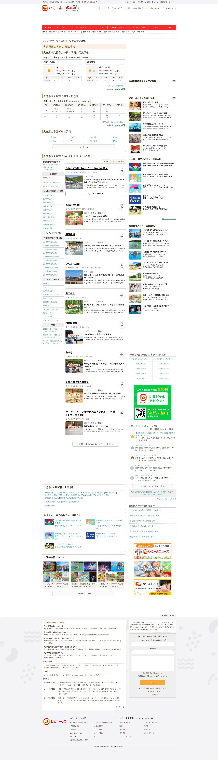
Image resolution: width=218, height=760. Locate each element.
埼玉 (78, 32)
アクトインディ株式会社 (145, 718)
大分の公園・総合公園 (111, 641)
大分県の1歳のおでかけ (51, 246)
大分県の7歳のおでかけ (51, 267)
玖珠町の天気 (74, 502)
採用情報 (122, 733)
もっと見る (119, 706)
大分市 (53, 137)
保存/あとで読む (145, 2)
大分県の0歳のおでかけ (51, 242)
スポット (48, 27)
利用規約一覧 (74, 726)
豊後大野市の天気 (52, 498)
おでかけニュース (139, 27)
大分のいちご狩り (106, 655)
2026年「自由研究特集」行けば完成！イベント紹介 (52, 342)
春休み (134, 8)
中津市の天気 (47, 202)
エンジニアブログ (125, 736)
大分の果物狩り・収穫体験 (53, 658)
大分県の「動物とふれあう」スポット (145, 515)
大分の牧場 (93, 628)
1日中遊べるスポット (169, 8)
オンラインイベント (80, 27)
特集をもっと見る (169, 219)
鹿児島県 (152, 494)
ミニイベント (47, 316)
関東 (61, 32)
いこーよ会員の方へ (152, 694)
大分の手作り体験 (62, 635)
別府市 (73, 137)
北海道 (54, 32)
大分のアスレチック (96, 641)
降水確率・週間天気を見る (113, 122)
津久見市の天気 (48, 217)
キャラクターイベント (50, 320)
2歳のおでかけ (141, 364)
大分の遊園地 (48, 628)
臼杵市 (73, 141)
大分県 (170, 492)
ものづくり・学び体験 (50, 309)
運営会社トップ (124, 722)
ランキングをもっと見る (166, 499)
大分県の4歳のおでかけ (51, 256)
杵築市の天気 (47, 228)
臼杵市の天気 (47, 213)
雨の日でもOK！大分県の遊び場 (142, 521)
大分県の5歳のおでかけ (51, 260)
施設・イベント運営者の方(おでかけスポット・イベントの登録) (77, 675)
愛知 (88, 32)
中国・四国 (125, 32)
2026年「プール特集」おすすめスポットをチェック (52, 336)
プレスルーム (98, 729)
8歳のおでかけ (141, 378)
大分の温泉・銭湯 (50, 655)
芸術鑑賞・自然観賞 (50, 302)
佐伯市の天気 (47, 210)
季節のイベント (48, 305)
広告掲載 (73, 729)
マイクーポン (131, 2)
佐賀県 (149, 492)
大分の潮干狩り (93, 655)
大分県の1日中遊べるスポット (142, 526)
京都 (113, 32)
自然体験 (46, 284)
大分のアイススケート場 (78, 655)
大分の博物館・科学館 (92, 649)
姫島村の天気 (50, 506)
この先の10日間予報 (115, 86)
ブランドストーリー (151, 722)
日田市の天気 (47, 206)
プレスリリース (149, 733)
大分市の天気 (47, 195)
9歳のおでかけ (164, 378)
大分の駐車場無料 (82, 641)
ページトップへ (169, 616)
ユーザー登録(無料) (160, 2)
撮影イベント (47, 298)
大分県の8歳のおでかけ (51, 271)
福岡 (142, 32)
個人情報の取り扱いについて (152, 673)
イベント (60, 27)
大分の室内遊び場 (66, 649)
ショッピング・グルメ (50, 295)
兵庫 (117, 32)
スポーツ (46, 287)
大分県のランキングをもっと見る (152, 486)
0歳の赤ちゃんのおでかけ (140, 359)
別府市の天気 (47, 199)
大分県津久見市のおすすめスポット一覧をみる (95, 444)
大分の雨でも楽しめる (51, 649)
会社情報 (147, 729)
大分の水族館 (116, 649)
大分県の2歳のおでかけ (51, 249)
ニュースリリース (76, 733)
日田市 (114, 137)
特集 (170, 27)
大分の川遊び (48, 643)
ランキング (100, 27)
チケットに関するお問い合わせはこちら (152, 688)
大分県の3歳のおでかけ (51, 253)
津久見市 (93, 141)
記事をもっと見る (84, 593)
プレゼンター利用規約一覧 (103, 722)
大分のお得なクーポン (51, 641)
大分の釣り (84, 628)
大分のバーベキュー (72, 628)
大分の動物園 (58, 628)
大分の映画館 (78, 649)
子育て (157, 27)
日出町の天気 (50, 502)
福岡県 (143, 492)
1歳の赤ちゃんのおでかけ (164, 359)
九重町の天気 (62, 502)
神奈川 (70, 32)
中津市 (94, 137)
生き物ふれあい (48, 291)
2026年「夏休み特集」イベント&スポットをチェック (52, 330)
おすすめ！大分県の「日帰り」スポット (145, 510)
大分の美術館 (105, 649)
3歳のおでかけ (164, 364)
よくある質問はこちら (152, 691)
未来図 (146, 726)
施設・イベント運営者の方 (79, 722)
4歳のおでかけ (141, 369)
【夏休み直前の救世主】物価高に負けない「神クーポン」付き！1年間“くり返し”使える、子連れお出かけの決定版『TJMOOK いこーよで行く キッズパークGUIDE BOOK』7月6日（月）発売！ (89, 691)
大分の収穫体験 (91, 635)
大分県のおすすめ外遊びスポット (143, 537)
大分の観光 (112, 628)
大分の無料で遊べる (67, 641)
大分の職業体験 (103, 635)
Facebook (73, 736)
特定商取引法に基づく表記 (79, 740)
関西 (105, 32)
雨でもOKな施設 (118, 161)
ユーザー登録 (48, 675)
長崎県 (156, 492)
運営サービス (124, 729)
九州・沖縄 (136, 32)
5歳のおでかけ (164, 369)
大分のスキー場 (62, 655)
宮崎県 (144, 494)
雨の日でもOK (143, 8)
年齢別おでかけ (118, 27)
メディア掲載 (98, 733)
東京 (65, 32)
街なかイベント (48, 313)
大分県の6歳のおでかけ (51, 264)
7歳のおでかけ (164, 374)
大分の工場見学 (49, 635)
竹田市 (114, 141)
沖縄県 (160, 494)
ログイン (172, 2)
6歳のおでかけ (141, 374)
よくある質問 (98, 726)
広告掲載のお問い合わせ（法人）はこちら (152, 676)
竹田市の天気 (47, 221)
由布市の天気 (65, 498)
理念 (120, 726)
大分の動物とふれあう (77, 635)
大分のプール (102, 628)
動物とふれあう (155, 8)
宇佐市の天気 (103, 495)
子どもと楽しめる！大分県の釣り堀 (144, 531)
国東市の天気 (77, 498)
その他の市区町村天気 (53, 233)
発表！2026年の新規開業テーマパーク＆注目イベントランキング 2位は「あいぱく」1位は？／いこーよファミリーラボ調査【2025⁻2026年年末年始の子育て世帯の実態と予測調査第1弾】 (89, 700)
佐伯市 (53, 141)
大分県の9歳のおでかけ (51, 275)
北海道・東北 (47, 32)
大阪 (109, 32)
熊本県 (163, 492)
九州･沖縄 (135, 492)
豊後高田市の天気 (49, 224)
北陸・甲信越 (97, 32)
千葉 (74, 32)
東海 (84, 32)
